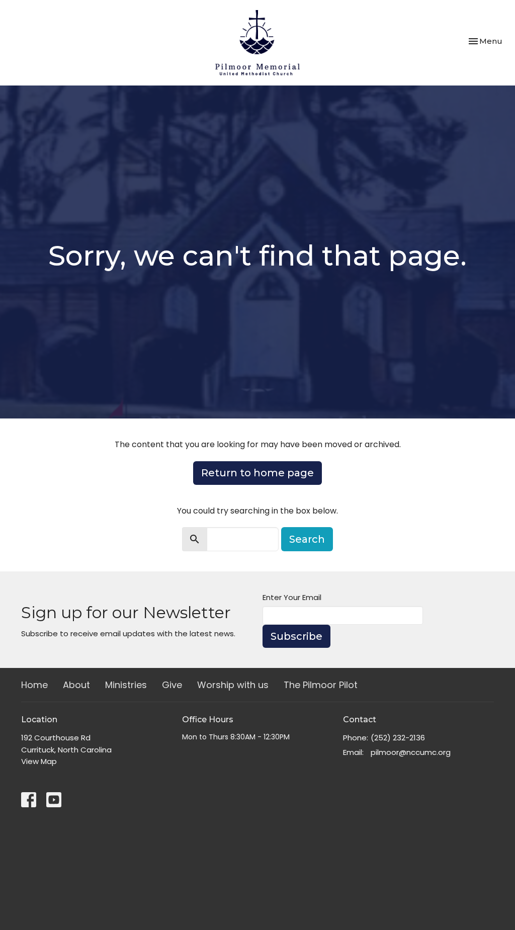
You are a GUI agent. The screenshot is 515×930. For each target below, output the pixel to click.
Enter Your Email (292, 597)
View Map (39, 761)
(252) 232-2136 (398, 737)
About (76, 685)
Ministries (126, 685)
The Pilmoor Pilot (321, 685)
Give (172, 685)
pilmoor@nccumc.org (411, 752)
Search (307, 539)
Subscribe (296, 636)
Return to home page (257, 473)
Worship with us (233, 685)
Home (34, 685)
